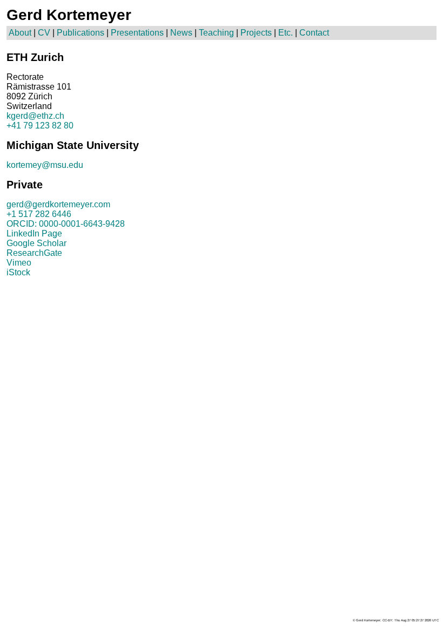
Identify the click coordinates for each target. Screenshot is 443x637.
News (181, 32)
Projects (256, 32)
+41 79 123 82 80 (39, 125)
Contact (314, 32)
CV (44, 32)
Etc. (285, 32)
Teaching (216, 32)
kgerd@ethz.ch (35, 115)
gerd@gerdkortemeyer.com (58, 204)
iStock (18, 272)
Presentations (137, 32)
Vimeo (18, 262)
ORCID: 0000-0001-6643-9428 (65, 223)
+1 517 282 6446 (38, 214)
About (20, 32)
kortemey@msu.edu (44, 165)
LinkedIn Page (34, 233)
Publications (80, 32)
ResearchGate (34, 252)
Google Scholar (36, 243)
